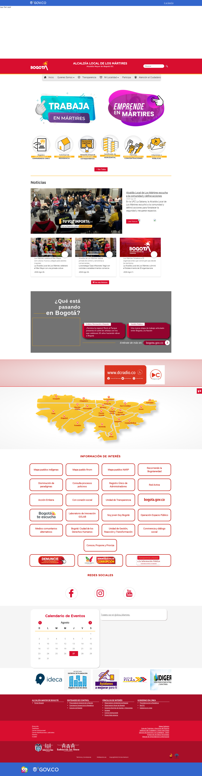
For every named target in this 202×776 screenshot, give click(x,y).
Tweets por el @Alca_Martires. (115, 613)
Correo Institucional (111, 712)
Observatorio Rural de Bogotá (115, 705)
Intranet (107, 709)
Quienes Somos (65, 77)
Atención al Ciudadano (150, 77)
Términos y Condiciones (83, 756)
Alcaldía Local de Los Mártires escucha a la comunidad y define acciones (147, 194)
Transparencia (89, 77)
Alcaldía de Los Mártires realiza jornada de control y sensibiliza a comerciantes (91, 260)
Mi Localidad (110, 77)
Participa (126, 77)
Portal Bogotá (39, 702)
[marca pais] (24, 769)
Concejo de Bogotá (75, 707)
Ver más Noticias (100, 282)
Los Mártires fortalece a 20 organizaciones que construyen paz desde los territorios (139, 260)
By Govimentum (177, 754)
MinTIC (142, 705)
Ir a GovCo (168, 3)
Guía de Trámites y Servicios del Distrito (155, 727)
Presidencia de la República (149, 702)
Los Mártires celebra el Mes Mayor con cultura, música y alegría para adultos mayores (50, 260)
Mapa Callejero (164, 725)
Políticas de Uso (101, 756)
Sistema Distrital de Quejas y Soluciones (119, 707)
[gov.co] (38, 3)
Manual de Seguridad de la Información (155, 736)
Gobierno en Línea (146, 707)
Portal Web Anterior (111, 714)
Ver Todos (102, 169)
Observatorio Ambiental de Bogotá (116, 702)
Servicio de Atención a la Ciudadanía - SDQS (154, 732)
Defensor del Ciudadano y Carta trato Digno (154, 730)
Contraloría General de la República (81, 705)
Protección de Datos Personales (158, 734)
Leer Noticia (132, 221)
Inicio (51, 77)
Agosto (65, 621)
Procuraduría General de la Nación (81, 702)
